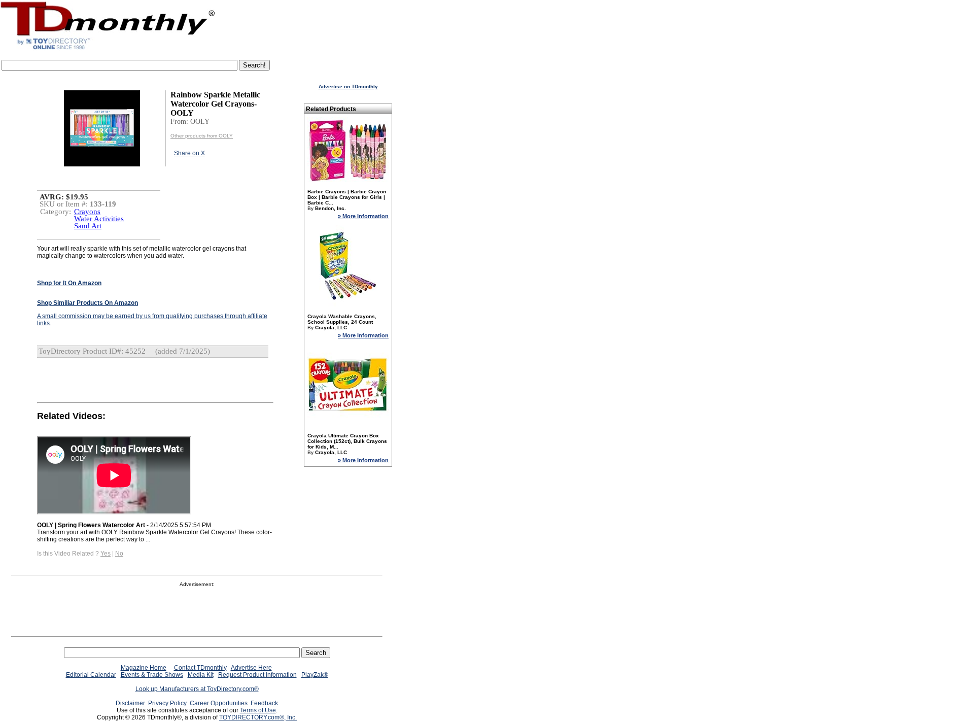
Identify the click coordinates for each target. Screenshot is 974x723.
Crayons (87, 212)
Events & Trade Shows (152, 674)
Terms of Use (258, 710)
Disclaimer (130, 703)
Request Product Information (257, 674)
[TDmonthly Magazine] (108, 49)
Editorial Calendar (91, 674)
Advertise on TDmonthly (348, 86)
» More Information (363, 216)
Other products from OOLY (201, 136)
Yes (105, 553)
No (119, 553)
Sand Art (87, 226)
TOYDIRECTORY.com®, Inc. (258, 717)
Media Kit (201, 674)
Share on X (189, 153)
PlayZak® (314, 674)
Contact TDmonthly (200, 667)
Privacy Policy (167, 703)
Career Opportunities (219, 703)
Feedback (264, 703)
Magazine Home (143, 667)
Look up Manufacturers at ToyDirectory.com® (197, 689)
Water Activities (99, 219)
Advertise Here (251, 667)
